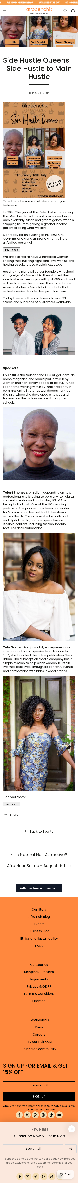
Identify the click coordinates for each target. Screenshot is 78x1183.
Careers (39, 1034)
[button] (65, 10)
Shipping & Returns (39, 972)
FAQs (39, 945)
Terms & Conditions (39, 993)
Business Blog (39, 931)
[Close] (71, 1128)
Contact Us (39, 964)
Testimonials (39, 1020)
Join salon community (39, 1049)
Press (39, 1027)
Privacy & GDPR (39, 986)
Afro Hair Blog (39, 916)
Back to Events (41, 831)
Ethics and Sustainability (39, 938)
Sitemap (39, 1001)
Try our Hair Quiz (39, 1041)
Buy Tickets (12, 249)
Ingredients (39, 979)
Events (39, 924)
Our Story (39, 909)
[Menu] (5, 10)
